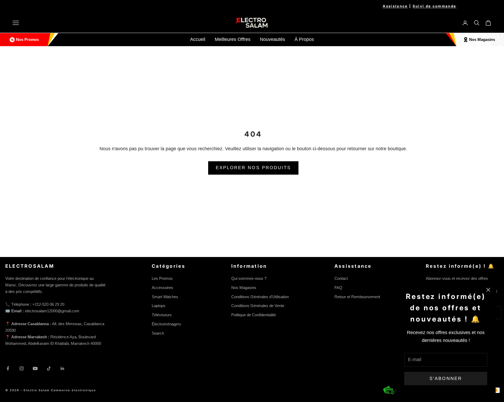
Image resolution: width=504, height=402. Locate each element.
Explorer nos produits (253, 167)
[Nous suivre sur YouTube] (35, 368)
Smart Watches (165, 296)
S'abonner (445, 378)
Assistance (395, 6)
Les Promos (162, 278)
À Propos (304, 39)
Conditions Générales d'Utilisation (260, 296)
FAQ (338, 287)
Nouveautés (272, 39)
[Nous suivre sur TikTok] (48, 368)
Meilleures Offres (232, 39)
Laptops (158, 305)
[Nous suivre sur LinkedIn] (62, 368)
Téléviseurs (162, 315)
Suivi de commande (434, 6)
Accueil (197, 39)
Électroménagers (166, 324)
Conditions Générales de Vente (257, 305)
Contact (341, 278)
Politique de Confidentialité (253, 315)
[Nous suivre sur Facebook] (7, 368)
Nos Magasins (243, 287)
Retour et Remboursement (357, 296)
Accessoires (162, 287)
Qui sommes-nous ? (248, 278)
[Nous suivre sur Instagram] (21, 368)
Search (158, 333)
